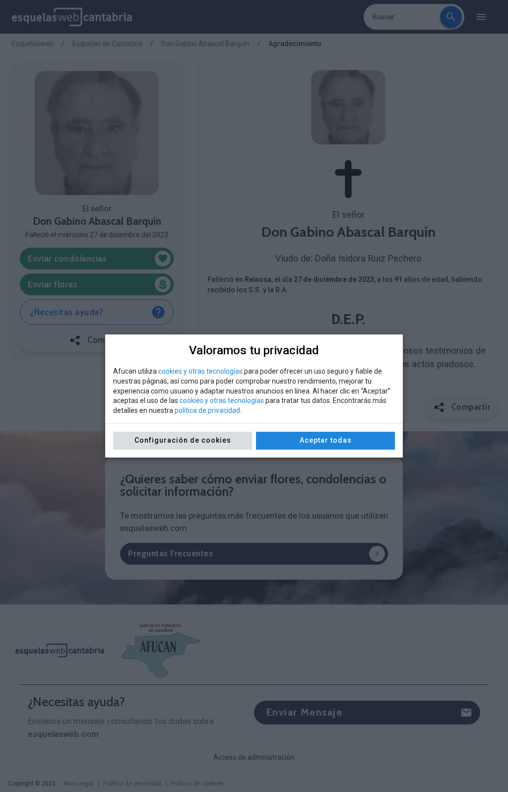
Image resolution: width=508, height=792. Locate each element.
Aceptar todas (326, 440)
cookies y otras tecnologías (200, 371)
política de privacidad (207, 410)
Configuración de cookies (182, 440)
